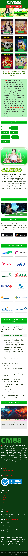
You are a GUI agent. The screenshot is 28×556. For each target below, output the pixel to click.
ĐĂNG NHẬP (18, 6)
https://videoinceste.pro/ (12, 519)
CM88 (6, 511)
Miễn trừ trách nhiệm (7, 473)
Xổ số (3, 499)
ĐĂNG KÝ (9, 6)
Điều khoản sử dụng (7, 475)
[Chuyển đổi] (2, 335)
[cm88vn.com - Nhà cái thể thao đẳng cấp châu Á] (14, 2)
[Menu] (2, 2)
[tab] (5, 128)
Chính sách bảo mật (7, 470)
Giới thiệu (4, 468)
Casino (4, 502)
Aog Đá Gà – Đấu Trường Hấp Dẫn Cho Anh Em (14, 422)
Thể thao (4, 492)
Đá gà (4, 495)
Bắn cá (4, 497)
